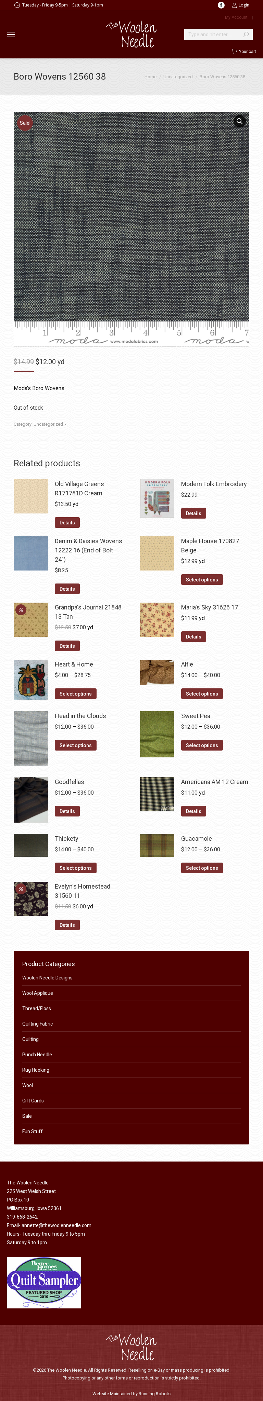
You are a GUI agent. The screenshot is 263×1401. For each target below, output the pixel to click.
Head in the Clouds (80, 715)
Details (67, 522)
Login (244, 5)
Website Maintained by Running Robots (131, 1393)
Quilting (30, 1039)
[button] (240, 121)
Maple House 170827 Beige (210, 545)
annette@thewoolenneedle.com (56, 1225)
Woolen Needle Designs (47, 977)
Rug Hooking (35, 1070)
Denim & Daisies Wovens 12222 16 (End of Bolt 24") (88, 550)
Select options (202, 579)
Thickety (66, 838)
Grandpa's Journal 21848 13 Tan (88, 612)
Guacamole (196, 838)
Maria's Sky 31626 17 (209, 607)
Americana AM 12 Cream (214, 781)
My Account (236, 17)
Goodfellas (69, 781)
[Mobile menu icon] (11, 34)
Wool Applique (37, 993)
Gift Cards (33, 1100)
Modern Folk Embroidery (214, 483)
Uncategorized (48, 424)
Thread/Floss (36, 1008)
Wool (27, 1085)
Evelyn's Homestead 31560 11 (82, 891)
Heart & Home (74, 664)
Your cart (247, 51)
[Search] (246, 34)
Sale (27, 1116)
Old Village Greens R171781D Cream (79, 488)
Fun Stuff (32, 1131)
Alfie (187, 664)
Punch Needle (37, 1054)
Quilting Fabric (37, 1024)
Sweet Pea (195, 715)
